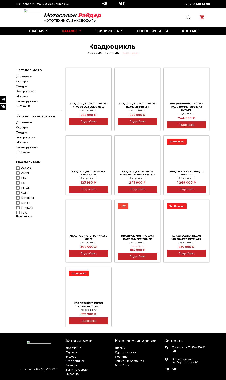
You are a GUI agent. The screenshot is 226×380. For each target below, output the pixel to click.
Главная (36, 31)
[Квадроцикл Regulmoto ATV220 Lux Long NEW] (88, 84)
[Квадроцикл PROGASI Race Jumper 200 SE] (137, 216)
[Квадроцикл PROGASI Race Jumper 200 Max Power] (186, 84)
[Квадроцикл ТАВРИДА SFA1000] (186, 152)
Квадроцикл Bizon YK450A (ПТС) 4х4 (88, 304)
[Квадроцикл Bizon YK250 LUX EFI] (88, 216)
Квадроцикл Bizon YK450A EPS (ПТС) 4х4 (186, 237)
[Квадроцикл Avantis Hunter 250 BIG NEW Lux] (137, 152)
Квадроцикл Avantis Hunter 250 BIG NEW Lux (137, 173)
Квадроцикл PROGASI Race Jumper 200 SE (137, 237)
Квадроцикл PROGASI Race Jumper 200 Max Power (186, 107)
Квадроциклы (88, 110)
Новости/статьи (152, 31)
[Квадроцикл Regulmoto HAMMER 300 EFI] (137, 84)
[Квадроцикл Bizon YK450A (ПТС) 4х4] (88, 283)
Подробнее (88, 121)
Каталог (70, 31)
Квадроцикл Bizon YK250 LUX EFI (88, 237)
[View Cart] (203, 17)
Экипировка (107, 31)
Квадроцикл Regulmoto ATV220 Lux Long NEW (88, 105)
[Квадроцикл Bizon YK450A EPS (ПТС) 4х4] (186, 216)
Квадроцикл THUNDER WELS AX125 (88, 173)
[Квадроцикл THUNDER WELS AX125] (88, 152)
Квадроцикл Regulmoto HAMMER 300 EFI (137, 105)
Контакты (191, 31)
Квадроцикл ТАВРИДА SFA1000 (186, 173)
